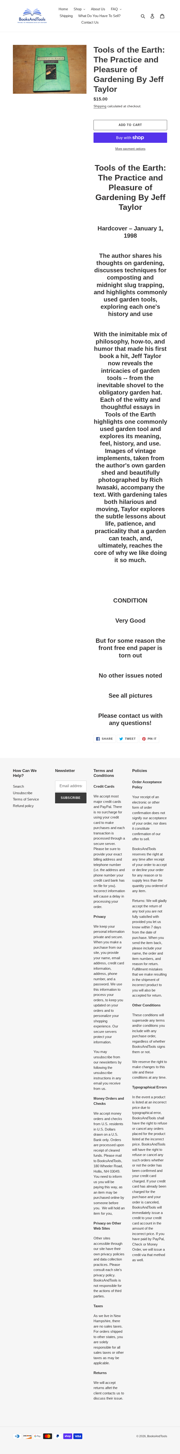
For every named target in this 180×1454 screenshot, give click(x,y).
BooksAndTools (157, 1436)
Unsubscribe (22, 793)
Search (18, 786)
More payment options (130, 149)
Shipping (100, 106)
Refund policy (23, 806)
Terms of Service (26, 799)
